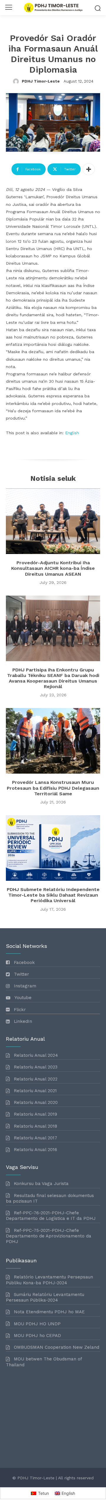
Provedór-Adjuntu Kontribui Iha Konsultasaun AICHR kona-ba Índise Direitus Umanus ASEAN (53, 568)
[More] (88, 169)
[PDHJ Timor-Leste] (17, 81)
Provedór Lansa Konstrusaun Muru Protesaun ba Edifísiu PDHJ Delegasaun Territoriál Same (53, 787)
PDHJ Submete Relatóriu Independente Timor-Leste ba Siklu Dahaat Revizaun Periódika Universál (53, 895)
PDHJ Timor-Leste (41, 81)
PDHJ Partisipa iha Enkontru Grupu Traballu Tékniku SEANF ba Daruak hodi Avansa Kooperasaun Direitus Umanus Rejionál (53, 678)
